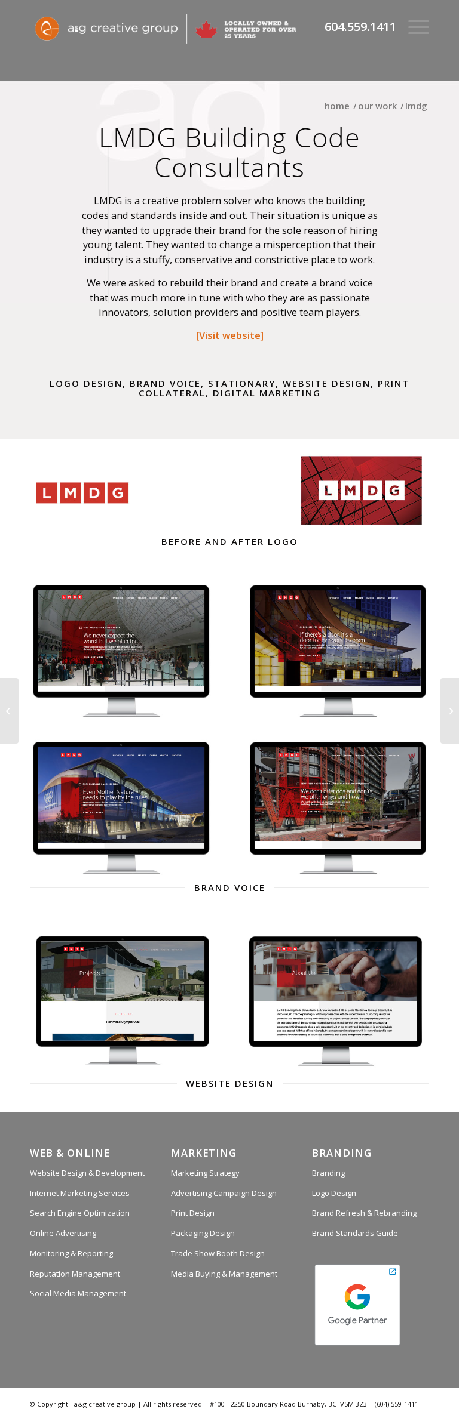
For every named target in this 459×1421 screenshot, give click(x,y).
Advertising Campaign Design (224, 1193)
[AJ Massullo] (9, 711)
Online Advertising (63, 1233)
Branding (328, 1172)
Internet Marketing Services (80, 1193)
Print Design (193, 1212)
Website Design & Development (87, 1172)
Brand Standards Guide (355, 1233)
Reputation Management (75, 1273)
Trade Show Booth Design (218, 1253)
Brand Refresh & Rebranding (364, 1212)
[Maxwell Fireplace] (449, 711)
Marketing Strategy (205, 1172)
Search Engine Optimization (80, 1212)
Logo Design (334, 1193)
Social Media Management (78, 1293)
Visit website (230, 335)
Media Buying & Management (224, 1273)
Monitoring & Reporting (71, 1253)
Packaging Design (203, 1233)
